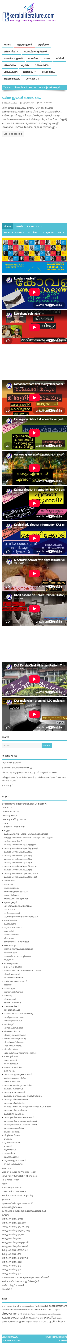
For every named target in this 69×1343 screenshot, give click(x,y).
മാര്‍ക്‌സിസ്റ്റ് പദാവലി (13, 1285)
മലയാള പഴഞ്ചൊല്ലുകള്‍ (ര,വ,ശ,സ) (21, 873)
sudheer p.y (43, 1309)
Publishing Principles (12, 1187)
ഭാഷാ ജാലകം (12, 78)
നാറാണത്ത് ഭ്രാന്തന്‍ (13, 992)
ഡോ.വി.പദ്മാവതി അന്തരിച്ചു (17, 767)
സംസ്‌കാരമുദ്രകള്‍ (35, 51)
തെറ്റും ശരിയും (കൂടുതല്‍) (15, 1242)
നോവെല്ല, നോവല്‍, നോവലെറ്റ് (18, 1013)
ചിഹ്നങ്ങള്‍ (8, 938)
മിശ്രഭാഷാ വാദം (12, 1131)
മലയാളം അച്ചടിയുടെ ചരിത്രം (17, 1085)
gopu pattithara (58, 1305)
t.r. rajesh (55, 1309)
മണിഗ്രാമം (9, 1070)
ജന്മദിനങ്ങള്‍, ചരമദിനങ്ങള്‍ (16, 941)
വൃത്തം (25, 65)
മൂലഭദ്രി (8, 1146)
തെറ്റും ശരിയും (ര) (11, 1265)
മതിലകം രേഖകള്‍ (12, 1081)
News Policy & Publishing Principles (19, 1175)
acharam (5, 1306)
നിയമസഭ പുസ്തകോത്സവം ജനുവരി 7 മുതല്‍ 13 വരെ (29, 772)
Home (7, 44)
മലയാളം (28, 71)
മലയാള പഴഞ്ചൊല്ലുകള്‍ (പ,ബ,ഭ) (20, 866)
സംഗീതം (33, 58)
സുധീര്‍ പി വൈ (56, 1321)
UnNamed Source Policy (14, 1191)
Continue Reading (13, 133)
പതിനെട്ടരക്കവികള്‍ (13, 841)
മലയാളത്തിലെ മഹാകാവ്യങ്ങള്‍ (19, 1117)
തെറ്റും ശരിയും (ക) (12, 1238)
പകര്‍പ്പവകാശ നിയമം (13, 1017)
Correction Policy (10, 811)
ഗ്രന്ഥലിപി (9, 931)
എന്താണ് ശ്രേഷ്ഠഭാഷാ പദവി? (17, 1203)
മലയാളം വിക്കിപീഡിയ (14, 1103)
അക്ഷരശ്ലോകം (11, 888)
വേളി (28, 1321)
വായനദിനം (9, 1153)
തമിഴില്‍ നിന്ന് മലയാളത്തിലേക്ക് (18, 949)
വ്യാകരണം (42, 65)
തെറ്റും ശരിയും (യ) (12, 1261)
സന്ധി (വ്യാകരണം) (13, 1164)
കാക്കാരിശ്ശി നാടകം (12, 1207)
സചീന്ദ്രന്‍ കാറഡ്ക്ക (38, 1322)
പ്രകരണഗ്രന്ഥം (12, 1031)
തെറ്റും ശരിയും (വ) (11, 1273)
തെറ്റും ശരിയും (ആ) (12, 1218)
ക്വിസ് (60, 58)
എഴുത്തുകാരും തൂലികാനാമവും (18, 906)
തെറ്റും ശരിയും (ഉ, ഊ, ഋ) (15, 1226)
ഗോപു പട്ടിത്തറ (21, 1317)
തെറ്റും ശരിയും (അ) (13, 966)
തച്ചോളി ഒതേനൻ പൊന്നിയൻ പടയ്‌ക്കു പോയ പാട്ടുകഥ (28, 837)
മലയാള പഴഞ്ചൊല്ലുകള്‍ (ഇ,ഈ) (20, 844)
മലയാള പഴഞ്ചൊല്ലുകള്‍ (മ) (18, 869)
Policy (4, 1183)
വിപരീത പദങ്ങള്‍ (11, 1157)
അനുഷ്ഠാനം (28, 1314)
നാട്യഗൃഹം (9, 988)
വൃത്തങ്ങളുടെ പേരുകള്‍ (15, 1160)
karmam (12, 1309)
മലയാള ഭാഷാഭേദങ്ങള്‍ (14, 1092)
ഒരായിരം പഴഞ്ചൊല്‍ (14, 826)
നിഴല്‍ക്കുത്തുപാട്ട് (12, 1009)
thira (17, 1314)
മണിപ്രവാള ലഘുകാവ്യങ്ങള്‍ (18, 1074)
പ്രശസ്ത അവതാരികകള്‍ (15, 1035)
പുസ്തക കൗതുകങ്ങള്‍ (13, 1027)
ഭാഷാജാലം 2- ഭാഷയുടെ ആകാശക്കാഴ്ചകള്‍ (25, 1277)
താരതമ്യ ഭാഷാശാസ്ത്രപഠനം (17, 956)
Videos (7, 226)
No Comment (46, 102)
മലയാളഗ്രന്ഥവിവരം (14, 1113)
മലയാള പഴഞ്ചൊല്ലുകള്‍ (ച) (18, 855)
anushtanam (25, 1306)
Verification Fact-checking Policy (17, 1195)
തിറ (41, 1318)
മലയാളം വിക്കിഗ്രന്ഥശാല (16, 1099)
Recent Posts (34, 226)
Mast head (7, 1168)
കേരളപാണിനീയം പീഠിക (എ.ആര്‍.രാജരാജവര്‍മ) (26, 834)
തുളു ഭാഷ (8, 959)
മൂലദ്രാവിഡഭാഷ (12, 1142)
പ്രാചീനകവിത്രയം (13, 1045)
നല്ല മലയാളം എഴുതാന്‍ (15, 981)
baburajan (34, 1306)
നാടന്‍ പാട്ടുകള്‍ (13, 58)
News (47, 58)
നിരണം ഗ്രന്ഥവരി (12, 1002)
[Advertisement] (34, 183)
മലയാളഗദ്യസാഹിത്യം (15, 1110)
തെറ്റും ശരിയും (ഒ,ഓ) (13, 1234)
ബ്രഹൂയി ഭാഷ (11, 1056)
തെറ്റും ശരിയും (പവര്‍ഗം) (15, 1257)
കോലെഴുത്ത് (10, 923)
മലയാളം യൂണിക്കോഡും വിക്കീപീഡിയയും (23, 1096)
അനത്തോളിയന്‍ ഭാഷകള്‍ (16, 891)
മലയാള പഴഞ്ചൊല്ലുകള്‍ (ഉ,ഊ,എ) (21, 848)
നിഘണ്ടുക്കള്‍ (10, 999)
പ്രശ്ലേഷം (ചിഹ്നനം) (13, 1042)
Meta (61, 232)
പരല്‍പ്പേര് (8, 1024)
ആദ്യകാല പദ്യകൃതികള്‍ (16, 898)
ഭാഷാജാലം (48, 71)
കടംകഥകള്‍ (10, 71)
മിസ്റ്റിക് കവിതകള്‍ (12, 1135)
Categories (48, 232)
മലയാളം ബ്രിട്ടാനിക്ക (13, 1088)
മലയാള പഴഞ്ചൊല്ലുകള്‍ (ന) (18, 862)
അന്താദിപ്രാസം (11, 895)
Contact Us (32, 78)
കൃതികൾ (43, 44)
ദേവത (59, 1318)
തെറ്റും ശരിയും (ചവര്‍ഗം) (15, 1246)
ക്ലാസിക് (9, 51)
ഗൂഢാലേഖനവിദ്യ (12, 927)
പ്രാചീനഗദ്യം (10, 1049)
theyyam (8, 1313)
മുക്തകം (8, 1139)
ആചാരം (57, 1314)
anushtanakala (14, 1306)
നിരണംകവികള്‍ (11, 1006)
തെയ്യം (49, 1317)
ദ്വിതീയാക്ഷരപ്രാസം (14, 977)
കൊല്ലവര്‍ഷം (10, 920)
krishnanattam (22, 1310)
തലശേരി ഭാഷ (10, 952)
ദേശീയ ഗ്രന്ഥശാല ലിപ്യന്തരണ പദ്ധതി (22, 970)
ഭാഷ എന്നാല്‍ (10, 1060)
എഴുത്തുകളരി (10, 902)
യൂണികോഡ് (10, 1149)
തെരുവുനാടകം (11, 963)
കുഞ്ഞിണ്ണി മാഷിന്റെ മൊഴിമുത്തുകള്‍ (21, 916)
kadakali (5, 1310)
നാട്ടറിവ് (7, 984)
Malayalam (7, 884)
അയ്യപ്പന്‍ (49, 1314)
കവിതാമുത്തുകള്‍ (12, 913)
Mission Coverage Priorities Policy (19, 1171)
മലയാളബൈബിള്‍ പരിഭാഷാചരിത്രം (21, 1124)
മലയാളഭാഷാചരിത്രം (14, 1128)
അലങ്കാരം (10, 65)
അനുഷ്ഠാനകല (39, 1314)
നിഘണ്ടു (8, 995)
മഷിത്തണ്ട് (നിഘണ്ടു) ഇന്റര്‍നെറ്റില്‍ (20, 1281)
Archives (32, 232)
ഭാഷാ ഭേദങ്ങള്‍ (11, 1063)
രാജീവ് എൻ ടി (18, 1321)
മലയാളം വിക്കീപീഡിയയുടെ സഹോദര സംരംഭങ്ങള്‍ (27, 1106)
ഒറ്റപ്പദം (7, 830)
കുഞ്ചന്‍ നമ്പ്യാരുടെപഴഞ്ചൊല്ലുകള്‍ (24, 1210)
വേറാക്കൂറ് (7, 785)
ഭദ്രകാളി (6, 1321)
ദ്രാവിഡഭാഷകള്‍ (12, 974)
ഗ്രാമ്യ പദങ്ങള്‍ (11, 934)
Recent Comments (14, 232)
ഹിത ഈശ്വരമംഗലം (21, 97)
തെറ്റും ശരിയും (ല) (11, 1269)
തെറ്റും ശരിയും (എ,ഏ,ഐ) (16, 1230)
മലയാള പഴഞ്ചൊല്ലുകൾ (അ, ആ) (20, 877)
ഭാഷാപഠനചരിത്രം (13, 1067)
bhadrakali (43, 1306)
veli (21, 1314)
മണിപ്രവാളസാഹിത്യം (15, 1078)
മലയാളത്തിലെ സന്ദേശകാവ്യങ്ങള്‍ (20, 1121)
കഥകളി (6, 1317)
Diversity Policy (9, 815)
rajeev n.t (32, 1309)
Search (19, 226)
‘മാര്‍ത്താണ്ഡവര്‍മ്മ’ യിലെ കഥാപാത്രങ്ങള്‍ (24, 803)
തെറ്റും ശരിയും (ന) (12, 1253)
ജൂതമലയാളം (10, 945)
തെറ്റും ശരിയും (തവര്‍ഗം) (15, 1249)
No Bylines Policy (10, 1179)
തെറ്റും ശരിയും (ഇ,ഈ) (14, 1222)
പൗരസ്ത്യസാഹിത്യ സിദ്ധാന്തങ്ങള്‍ (20, 1053)
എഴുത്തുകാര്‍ (24, 44)
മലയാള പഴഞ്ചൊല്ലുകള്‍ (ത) (18, 859)
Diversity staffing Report (14, 819)
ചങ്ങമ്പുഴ (35, 1318)
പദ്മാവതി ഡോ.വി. (11, 762)
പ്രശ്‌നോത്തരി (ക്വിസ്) (15, 1038)
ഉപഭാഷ (6, 1199)
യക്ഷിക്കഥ (7, 1288)
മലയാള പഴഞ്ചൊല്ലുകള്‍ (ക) (18, 851)
